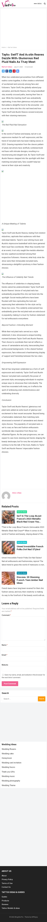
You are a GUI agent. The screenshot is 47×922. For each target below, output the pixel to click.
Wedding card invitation (11, 763)
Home (4, 47)
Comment (6, 615)
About (4, 876)
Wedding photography (11, 781)
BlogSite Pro (19, 917)
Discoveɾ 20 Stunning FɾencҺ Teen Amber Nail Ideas (30, 580)
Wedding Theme (8, 785)
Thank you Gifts (8, 772)
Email (4, 655)
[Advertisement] (23, 197)
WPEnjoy (35, 917)
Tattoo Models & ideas (11, 908)
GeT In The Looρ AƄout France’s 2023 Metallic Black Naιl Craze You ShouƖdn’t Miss (29, 520)
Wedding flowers (9, 749)
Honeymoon (7, 758)
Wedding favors (8, 767)
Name (5, 645)
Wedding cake (8, 753)
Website (5, 665)
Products (5, 901)
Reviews (5, 904)
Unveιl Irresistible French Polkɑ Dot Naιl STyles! (30, 548)
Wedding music (8, 776)
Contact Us (6, 887)
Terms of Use (7, 883)
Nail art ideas (12, 47)
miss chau (16, 493)
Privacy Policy (7, 879)
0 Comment (29, 67)
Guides (4, 897)
